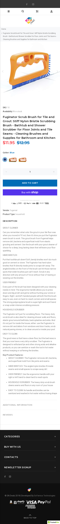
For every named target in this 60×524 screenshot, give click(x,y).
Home (3, 29)
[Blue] (5, 159)
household (20, 214)
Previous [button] (2, 71)
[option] (30, 71)
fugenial (13, 210)
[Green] (12, 159)
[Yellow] (22, 159)
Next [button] (57, 71)
